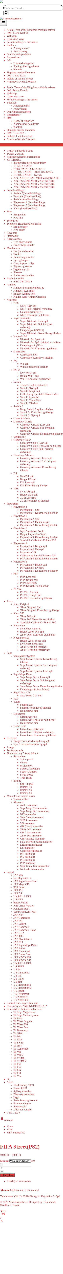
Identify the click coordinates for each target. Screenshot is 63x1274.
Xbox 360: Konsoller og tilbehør (37, 619)
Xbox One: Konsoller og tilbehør (37, 634)
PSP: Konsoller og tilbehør (34, 585)
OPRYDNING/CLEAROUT (29, 168)
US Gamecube (21, 972)
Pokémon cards (15, 750)
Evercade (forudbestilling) (27, 196)
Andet (10, 1082)
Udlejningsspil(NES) (31, 312)
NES (16, 302)
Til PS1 (17, 1063)
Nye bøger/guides (22, 241)
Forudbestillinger (16, 190)
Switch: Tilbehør (29, 403)
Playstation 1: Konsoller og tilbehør (39, 512)
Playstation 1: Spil (29, 509)
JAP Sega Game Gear (25, 881)
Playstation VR (28, 552)
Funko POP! (20, 1088)
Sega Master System (24, 656)
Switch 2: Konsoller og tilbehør (36, 412)
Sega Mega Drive (22, 674)
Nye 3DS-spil (27, 491)
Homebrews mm (29, 710)
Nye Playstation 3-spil (32, 531)
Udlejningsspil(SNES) (32, 330)
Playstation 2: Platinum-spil (34, 522)
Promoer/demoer (22, 1103)
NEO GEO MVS (22, 281)
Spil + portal (26, 759)
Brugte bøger (20, 226)
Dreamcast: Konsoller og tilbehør (37, 719)
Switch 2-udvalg (15, 153)
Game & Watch (21, 418)
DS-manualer (27, 847)
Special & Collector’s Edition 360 (38, 622)
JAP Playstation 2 (22, 939)
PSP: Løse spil (28, 576)
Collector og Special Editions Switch (39, 394)
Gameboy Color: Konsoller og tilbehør (40, 445)
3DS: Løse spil (28, 497)
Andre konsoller (15, 278)
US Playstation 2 (22, 987)
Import (10, 872)
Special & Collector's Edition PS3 (38, 540)
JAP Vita (18, 875)
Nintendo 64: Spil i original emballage (40, 342)
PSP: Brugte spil (29, 579)
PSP (15, 573)
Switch (17, 382)
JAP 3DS (18, 936)
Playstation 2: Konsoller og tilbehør (39, 525)
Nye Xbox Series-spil (31, 643)
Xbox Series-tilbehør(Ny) (33, 646)
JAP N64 (18, 914)
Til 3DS (17, 1039)
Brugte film (19, 214)
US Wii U (18, 978)
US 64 (16, 969)
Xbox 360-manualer (30, 835)
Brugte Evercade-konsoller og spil (31, 741)
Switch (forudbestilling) (25, 199)
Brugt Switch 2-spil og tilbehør (36, 409)
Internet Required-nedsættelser (29, 162)
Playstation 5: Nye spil (32, 567)
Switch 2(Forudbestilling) (26, 193)
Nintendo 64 (20, 336)
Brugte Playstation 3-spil (33, 534)
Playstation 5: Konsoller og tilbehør (39, 570)
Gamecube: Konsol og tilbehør (36, 357)
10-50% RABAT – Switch (27, 175)
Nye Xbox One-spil (30, 628)
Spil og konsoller (22, 1091)
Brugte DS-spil (28, 479)
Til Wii (17, 1051)
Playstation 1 (20, 506)
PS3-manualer (27, 859)
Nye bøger (19, 229)
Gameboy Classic (22, 421)
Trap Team (26, 777)
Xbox (10, 601)
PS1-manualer (27, 853)
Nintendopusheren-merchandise (23, 156)
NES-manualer (28, 814)
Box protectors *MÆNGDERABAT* (27, 1006)
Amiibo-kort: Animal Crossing (29, 296)
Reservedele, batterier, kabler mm (24, 1009)
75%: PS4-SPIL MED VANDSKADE (34, 187)
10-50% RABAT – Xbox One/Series (33, 171)
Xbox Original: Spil (30, 607)
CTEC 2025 (13, 1112)
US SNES (18, 966)
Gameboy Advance (23, 455)
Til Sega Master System (25, 1015)
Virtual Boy (19, 436)
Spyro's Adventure (30, 768)
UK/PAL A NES (22, 896)
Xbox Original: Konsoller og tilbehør (39, 610)
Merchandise (13, 248)
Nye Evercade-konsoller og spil (30, 744)
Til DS (16, 1036)
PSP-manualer (27, 863)
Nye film (18, 217)
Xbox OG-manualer (30, 829)
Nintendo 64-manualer (32, 869)
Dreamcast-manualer (31, 844)
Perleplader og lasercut (25, 1100)
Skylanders (19, 756)
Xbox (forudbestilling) (25, 208)
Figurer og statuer (22, 266)
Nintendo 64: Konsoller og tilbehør (38, 348)
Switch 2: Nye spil (30, 415)
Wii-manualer (27, 823)
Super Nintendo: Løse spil (34, 321)
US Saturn (19, 990)
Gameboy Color (22, 439)
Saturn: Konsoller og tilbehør (35, 707)
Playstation (12, 503)
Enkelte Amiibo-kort (24, 293)
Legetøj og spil (21, 269)
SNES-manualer (28, 820)
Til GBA (18, 1033)
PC (8, 1079)
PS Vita (17, 589)
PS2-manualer (27, 856)
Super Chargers (28, 771)
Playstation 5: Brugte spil (33, 564)
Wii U (16, 369)
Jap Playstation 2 (22, 878)
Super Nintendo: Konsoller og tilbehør (40, 333)
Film (9, 211)
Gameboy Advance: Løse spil (36, 458)
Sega (9, 652)
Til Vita (17, 1076)
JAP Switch (19, 923)
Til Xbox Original (22, 1021)
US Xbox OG (20, 996)
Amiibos (11, 284)
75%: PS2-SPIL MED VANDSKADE (34, 181)
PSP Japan (19, 887)
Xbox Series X (21, 637)
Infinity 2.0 (26, 789)
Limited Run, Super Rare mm (22, 1003)
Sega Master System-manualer (36, 841)
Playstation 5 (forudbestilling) (29, 205)
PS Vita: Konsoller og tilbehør (36, 598)
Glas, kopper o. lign (23, 263)
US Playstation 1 (22, 984)
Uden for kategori (22, 1109)
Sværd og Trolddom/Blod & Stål (24, 223)
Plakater (17, 272)
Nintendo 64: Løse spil (32, 339)
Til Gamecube (20, 1048)
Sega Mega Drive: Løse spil (35, 677)
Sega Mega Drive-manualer (34, 811)
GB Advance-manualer (32, 838)
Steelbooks (12, 235)
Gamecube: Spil (28, 354)
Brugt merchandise (23, 251)
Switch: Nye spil (29, 388)
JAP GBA (18, 933)
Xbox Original (21, 604)
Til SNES (18, 1042)
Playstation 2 (20, 515)
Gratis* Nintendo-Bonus (20, 150)
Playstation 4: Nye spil (32, 549)
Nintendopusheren (18, 1202)
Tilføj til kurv (7, 1175)
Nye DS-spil (26, 476)
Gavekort (12, 232)
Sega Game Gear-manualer (34, 866)
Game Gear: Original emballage (37, 732)
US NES (18, 899)
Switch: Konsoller (29, 397)
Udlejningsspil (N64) (31, 345)
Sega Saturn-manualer (32, 817)
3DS (15, 488)
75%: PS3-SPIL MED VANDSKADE (34, 184)
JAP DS (17, 893)
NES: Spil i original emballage (36, 308)
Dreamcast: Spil (28, 716)
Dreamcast (19, 713)
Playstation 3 (20, 528)
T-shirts (17, 254)
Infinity (17, 780)
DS (15, 473)
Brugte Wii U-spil (29, 375)
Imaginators (26, 765)
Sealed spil (12, 220)
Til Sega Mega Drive (24, 1012)
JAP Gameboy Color (24, 929)
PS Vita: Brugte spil (30, 595)
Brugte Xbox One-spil (32, 631)
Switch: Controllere (30, 400)
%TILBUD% (14, 159)
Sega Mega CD (21, 692)
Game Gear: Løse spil (31, 729)
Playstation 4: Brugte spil (33, 546)
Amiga (10, 747)
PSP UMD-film (28, 582)
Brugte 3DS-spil (28, 494)
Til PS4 (17, 1070)
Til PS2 (17, 1066)
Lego (16, 1097)
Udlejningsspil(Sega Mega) (34, 689)
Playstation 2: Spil (29, 519)
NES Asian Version (23, 905)
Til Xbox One (20, 1027)
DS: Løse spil (27, 482)
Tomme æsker (20, 799)
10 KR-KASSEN (22, 165)
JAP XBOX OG (22, 957)
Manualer (18, 802)
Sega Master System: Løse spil (36, 671)
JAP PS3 (18, 942)
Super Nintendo (21, 318)
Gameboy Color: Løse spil (34, 442)
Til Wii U (18, 1054)
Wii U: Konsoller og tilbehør (35, 378)
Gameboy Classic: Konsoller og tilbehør (41, 433)
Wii (15, 360)
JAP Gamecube (21, 917)
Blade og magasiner (23, 1094)
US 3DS (18, 981)
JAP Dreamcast (21, 951)
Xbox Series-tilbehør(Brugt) (35, 649)
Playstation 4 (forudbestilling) (29, 202)
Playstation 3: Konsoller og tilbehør (39, 537)
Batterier (18, 1018)
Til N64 (17, 1045)
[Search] (6, 13)
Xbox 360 (18, 613)
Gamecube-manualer (31, 850)
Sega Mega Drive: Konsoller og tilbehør (41, 686)
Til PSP (17, 1073)
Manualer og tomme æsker (21, 796)
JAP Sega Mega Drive (25, 945)
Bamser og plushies (23, 257)
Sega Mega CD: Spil (31, 695)
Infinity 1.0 (26, 786)
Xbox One (19, 625)
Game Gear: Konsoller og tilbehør (38, 735)
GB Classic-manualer (31, 826)
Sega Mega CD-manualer (33, 808)
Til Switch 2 (19, 1060)
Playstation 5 (20, 561)
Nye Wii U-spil (28, 372)
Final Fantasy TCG (23, 1085)
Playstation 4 (20, 543)
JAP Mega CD (21, 884)
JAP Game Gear (22, 954)
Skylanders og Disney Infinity (22, 753)
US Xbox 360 (20, 999)
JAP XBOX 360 (22, 960)
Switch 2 (18, 406)
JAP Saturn (19, 948)
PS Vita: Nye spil (29, 592)
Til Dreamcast (20, 1030)
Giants (23, 762)
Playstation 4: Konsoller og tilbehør (39, 558)
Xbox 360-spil (27, 616)
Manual (4, 1161)
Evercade (12, 738)
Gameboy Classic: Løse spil (35, 424)
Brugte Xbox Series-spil (33, 640)
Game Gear (19, 726)
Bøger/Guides (14, 238)
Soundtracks (20, 1106)
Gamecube (19, 351)
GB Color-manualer (30, 832)
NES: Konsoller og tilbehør (34, 315)
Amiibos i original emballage (28, 287)
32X (15, 698)
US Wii (17, 975)
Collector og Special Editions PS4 (38, 555)
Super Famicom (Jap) (24, 911)
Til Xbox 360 (20, 1024)
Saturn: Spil (26, 704)
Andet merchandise (23, 275)
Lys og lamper (21, 260)
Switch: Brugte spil (30, 391)
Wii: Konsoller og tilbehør (34, 366)
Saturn (16, 701)
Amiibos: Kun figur (23, 290)
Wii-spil (24, 363)
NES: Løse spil (28, 305)
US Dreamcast (21, 993)
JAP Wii (17, 920)
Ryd (33, 1160)
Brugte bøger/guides (24, 245)
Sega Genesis (20, 902)
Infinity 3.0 (26, 792)
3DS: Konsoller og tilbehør (34, 500)
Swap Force (26, 774)
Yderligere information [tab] (19, 1181)
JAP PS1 (18, 890)
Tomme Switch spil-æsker (34, 385)
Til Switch (18, 1057)
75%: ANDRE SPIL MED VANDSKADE (36, 178)
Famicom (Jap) (21, 908)
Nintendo (12, 299)
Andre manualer (28, 805)
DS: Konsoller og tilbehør (34, 485)
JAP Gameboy (21, 926)
